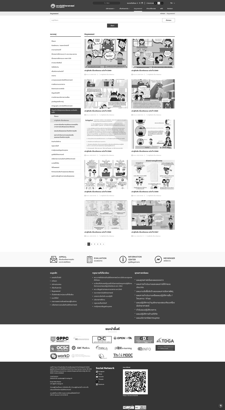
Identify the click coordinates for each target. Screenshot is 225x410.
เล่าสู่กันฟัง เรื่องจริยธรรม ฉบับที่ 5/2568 (97, 151)
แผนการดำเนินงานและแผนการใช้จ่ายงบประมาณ (153, 286)
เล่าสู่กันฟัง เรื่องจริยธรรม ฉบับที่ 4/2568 (144, 151)
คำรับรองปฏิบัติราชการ (146, 309)
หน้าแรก (162, 13)
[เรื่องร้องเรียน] (62, 259)
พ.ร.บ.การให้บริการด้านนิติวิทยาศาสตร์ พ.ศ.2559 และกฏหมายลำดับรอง (113, 278)
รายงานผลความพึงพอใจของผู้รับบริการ (64, 301)
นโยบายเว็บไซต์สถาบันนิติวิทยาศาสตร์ (60, 390)
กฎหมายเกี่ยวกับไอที (100, 303)
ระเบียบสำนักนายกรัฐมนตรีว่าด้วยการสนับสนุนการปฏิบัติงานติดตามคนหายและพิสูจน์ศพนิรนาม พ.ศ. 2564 (113, 284)
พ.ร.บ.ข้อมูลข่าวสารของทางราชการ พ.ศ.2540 (108, 289)
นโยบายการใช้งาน (99, 299)
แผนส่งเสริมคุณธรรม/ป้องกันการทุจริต (65, 131)
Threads (100, 379)
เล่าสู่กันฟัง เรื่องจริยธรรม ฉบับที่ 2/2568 (144, 191)
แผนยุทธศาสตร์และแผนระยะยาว (150, 280)
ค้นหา (112, 25)
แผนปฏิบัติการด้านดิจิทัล (147, 313)
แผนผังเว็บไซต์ (56, 277)
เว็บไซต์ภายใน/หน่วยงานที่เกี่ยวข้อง (63, 294)
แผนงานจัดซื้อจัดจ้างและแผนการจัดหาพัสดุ (154, 291)
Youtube (101, 377)
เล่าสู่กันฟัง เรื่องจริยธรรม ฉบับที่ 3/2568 (97, 191)
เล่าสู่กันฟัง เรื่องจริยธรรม (61, 120)
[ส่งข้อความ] (164, 259)
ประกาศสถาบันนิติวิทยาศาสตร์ (103, 293)
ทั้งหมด (56, 116)
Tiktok (100, 374)
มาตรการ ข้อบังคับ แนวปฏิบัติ (103, 296)
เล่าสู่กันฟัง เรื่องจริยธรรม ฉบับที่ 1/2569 (144, 111)
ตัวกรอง (168, 20)
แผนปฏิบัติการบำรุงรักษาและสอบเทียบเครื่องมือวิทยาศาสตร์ (155, 304)
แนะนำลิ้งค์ (55, 298)
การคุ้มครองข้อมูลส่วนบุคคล (103, 306)
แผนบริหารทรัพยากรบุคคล (148, 317)
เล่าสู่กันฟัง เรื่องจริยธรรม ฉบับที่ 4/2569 (97, 70)
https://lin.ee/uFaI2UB (130, 395)
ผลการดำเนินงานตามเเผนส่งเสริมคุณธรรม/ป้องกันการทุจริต (64, 136)
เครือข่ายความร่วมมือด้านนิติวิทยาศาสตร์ (64, 305)
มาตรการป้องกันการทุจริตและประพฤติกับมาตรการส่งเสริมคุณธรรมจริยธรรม (66, 125)
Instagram (101, 371)
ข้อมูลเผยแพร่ (56, 291)
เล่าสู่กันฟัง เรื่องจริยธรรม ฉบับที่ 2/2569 (97, 111)
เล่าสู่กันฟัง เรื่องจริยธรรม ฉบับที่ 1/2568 (97, 232)
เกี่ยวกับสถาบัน (56, 288)
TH (171, 3)
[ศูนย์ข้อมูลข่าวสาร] (130, 259)
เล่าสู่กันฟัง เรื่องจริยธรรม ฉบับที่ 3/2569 (144, 70)
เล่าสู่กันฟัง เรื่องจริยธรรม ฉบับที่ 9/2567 (144, 232)
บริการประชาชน (56, 284)
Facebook (101, 384)
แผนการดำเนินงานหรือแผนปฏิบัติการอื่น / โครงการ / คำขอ (154, 297)
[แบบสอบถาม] (97, 259)
